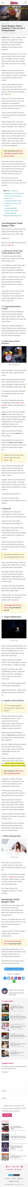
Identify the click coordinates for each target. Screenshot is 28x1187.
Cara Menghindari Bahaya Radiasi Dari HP (17, 1053)
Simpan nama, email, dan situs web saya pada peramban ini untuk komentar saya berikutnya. (14, 1108)
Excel (24, 1023)
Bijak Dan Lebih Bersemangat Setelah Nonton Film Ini (13, 153)
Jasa (12, 1124)
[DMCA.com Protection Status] (14, 1175)
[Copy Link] (15, 978)
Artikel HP (13, 1015)
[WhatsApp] (14, 981)
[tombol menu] (3, 2)
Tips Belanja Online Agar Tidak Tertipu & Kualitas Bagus (16, 1008)
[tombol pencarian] (25, 2)
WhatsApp (13, 1154)
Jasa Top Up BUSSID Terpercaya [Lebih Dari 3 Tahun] (16, 1127)
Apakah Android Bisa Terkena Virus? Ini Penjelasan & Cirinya (18, 1017)
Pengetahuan (6, 23)
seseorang (12, 876)
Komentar (5, 1072)
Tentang (7, 1178)
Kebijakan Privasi (14, 1181)
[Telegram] (23, 978)
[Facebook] (5, 978)
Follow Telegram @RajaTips (14, 969)
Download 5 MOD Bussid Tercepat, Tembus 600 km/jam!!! (16, 1147)
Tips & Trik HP (14, 1134)
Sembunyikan (14, 190)
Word (21, 1024)
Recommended (5, 1121)
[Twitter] (8, 978)
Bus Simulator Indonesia (16, 1143)
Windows (18, 1024)
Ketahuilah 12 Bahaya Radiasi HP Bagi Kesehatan (18, 1044)
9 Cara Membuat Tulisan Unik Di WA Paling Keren (18, 1156)
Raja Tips (11, 245)
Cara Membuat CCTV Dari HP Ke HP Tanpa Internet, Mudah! (18, 1137)
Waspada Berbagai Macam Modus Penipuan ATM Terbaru (18, 1035)
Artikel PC (20, 1023)
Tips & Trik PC (14, 1023)
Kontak (13, 1178)
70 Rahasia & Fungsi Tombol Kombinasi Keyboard (17, 1027)
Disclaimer (20, 1178)
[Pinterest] (19, 978)
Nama (4, 1091)
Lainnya (18, 1005)
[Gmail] (12, 978)
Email (4, 1098)
